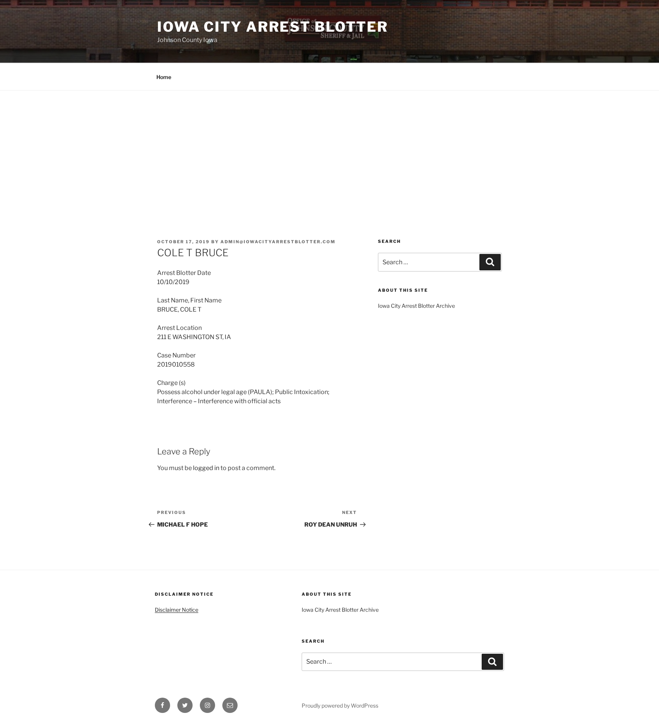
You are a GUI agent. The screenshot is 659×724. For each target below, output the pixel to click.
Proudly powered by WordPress (340, 705)
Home (163, 77)
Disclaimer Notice (176, 609)
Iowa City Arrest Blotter (272, 26)
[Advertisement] (329, 147)
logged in (206, 468)
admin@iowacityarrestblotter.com (278, 241)
